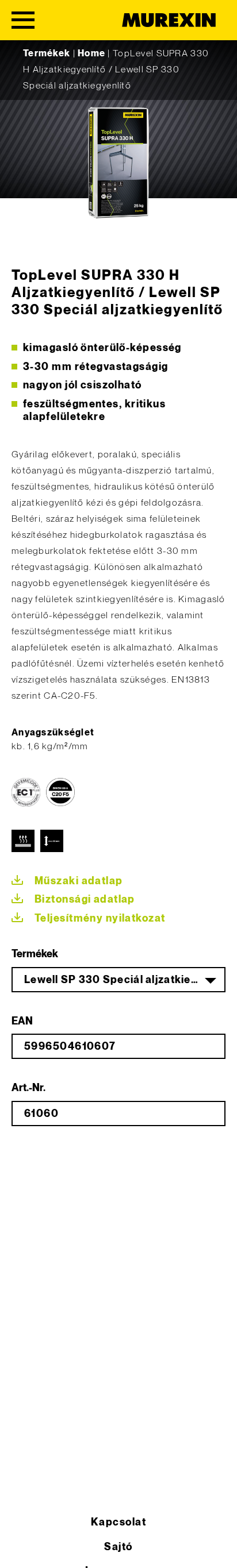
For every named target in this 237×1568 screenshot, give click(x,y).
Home (91, 54)
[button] (20, 1547)
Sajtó (118, 1547)
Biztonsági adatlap (85, 899)
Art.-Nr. (28, 1087)
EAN (22, 1021)
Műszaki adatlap (79, 881)
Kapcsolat (118, 1522)
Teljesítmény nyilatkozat (100, 918)
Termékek (46, 54)
